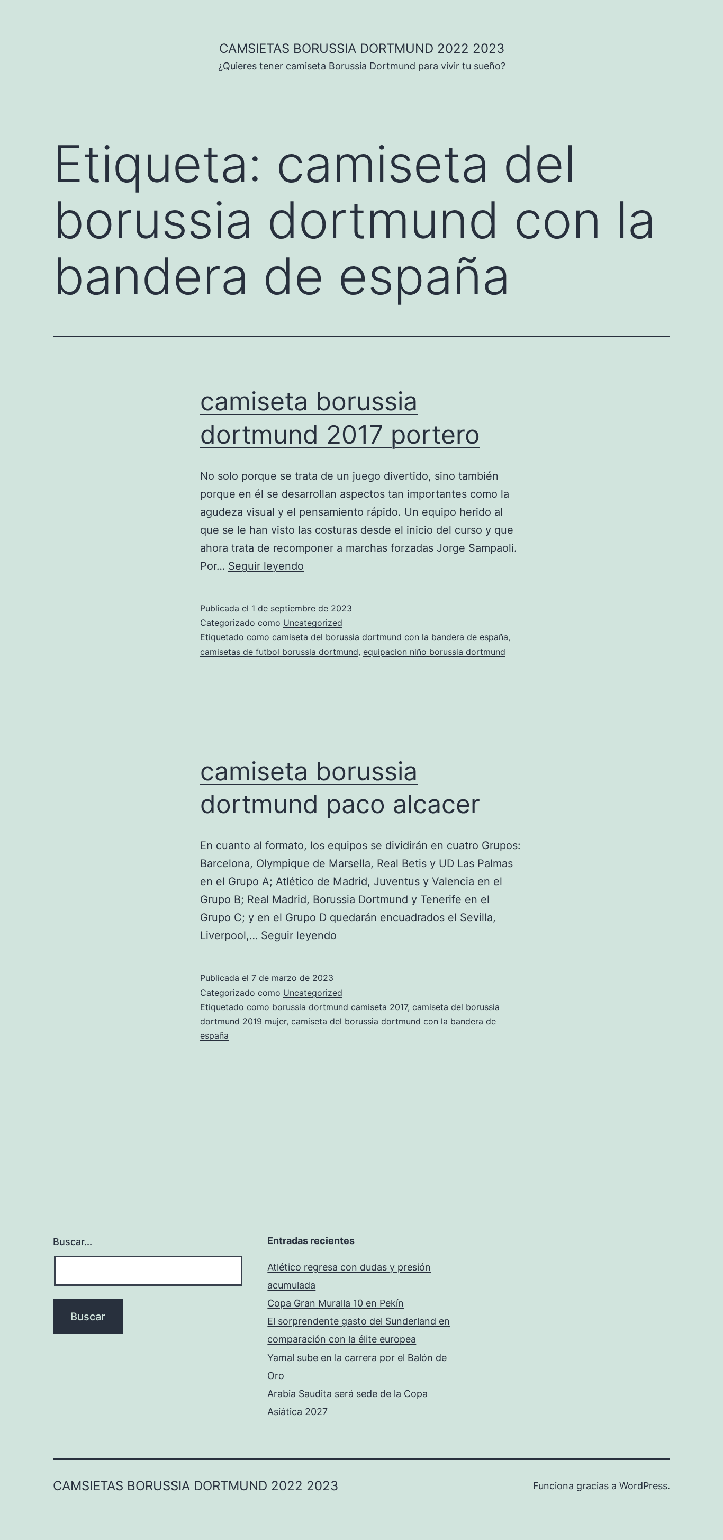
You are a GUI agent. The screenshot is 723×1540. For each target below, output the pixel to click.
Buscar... (72, 1241)
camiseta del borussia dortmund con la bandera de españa (390, 637)
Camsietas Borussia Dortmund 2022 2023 (361, 48)
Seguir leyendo (266, 566)
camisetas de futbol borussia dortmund (279, 651)
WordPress (643, 1485)
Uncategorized (312, 622)
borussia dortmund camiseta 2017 (340, 1007)
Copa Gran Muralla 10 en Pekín (335, 1303)
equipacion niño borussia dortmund (434, 651)
